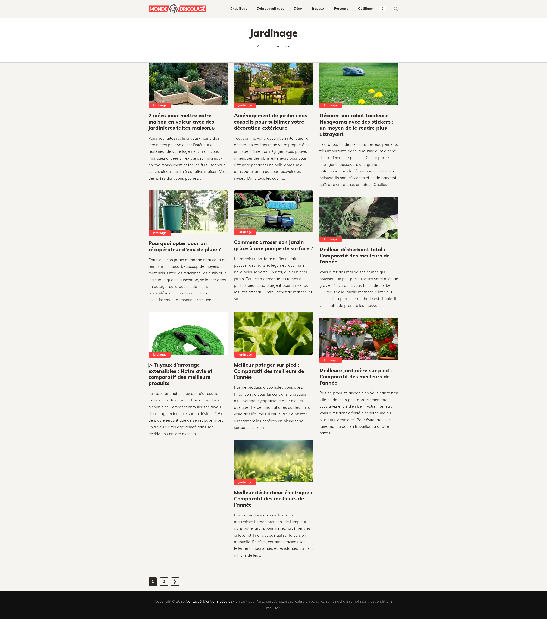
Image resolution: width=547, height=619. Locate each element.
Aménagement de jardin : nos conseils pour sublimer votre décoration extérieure (270, 122)
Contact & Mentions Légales (209, 601)
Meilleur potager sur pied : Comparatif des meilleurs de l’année (269, 371)
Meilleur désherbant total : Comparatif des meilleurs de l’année (354, 256)
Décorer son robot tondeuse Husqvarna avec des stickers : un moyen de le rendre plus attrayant (356, 125)
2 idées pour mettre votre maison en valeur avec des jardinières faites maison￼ (182, 122)
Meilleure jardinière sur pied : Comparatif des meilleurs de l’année (355, 377)
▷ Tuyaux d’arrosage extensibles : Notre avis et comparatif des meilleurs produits (180, 374)
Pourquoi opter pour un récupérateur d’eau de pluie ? (185, 246)
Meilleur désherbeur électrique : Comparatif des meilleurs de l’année (273, 499)
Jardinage (159, 105)
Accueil (263, 46)
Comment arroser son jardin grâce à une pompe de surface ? (273, 245)
